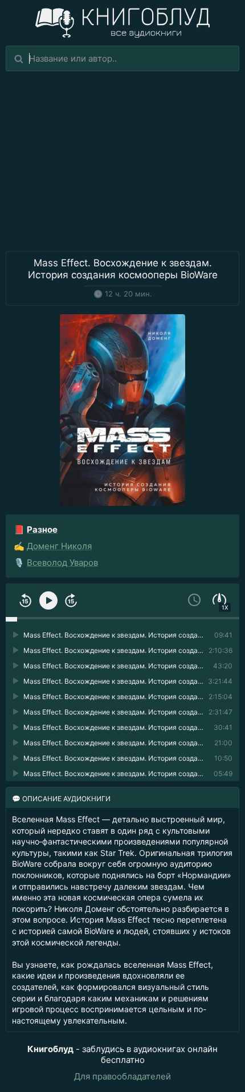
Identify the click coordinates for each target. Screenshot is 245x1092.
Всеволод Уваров (62, 562)
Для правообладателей (122, 1076)
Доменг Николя (59, 546)
